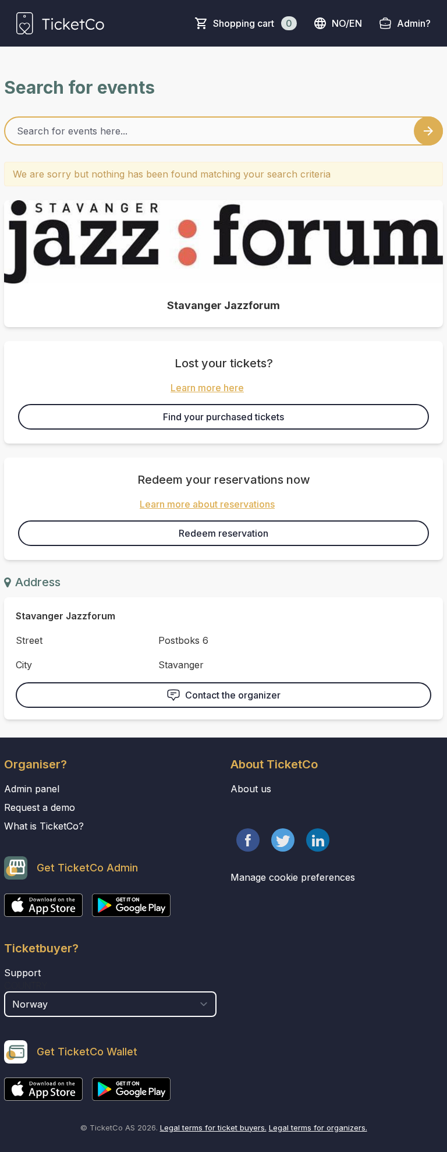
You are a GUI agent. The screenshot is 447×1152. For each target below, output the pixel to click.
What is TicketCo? (44, 826)
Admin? (414, 23)
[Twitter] (283, 840)
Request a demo (39, 807)
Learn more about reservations (207, 504)
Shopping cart (252, 23)
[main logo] (60, 23)
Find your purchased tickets (223, 417)
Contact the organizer (233, 695)
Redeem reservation (223, 533)
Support (22, 973)
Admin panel (31, 789)
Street (29, 640)
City (24, 665)
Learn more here (207, 388)
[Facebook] (248, 840)
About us (250, 789)
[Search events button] (428, 131)
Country (26, 985)
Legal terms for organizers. (318, 1127)
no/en (347, 23)
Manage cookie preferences (292, 877)
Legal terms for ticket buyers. (213, 1127)
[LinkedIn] (317, 840)
